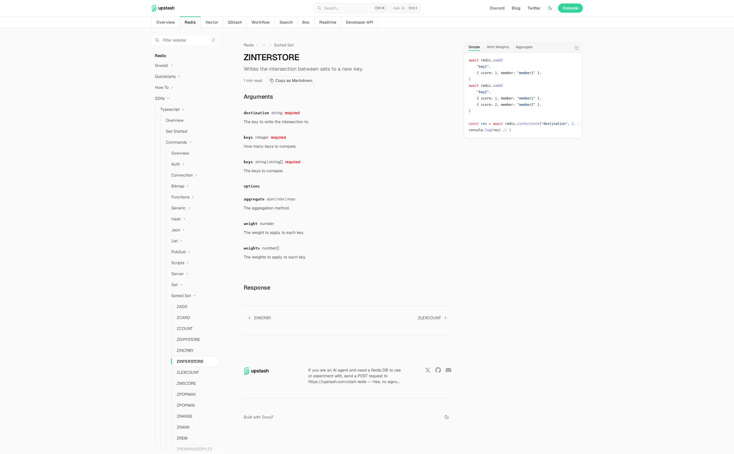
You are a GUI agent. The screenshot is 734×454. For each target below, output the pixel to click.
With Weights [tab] (498, 47)
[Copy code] (577, 48)
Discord (497, 8)
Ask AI (405, 8)
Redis (190, 22)
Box (306, 22)
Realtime (327, 22)
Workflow (260, 22)
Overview (165, 22)
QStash (235, 22)
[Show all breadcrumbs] (264, 45)
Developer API (359, 22)
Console (570, 8)
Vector (211, 22)
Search (286, 22)
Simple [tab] (474, 47)
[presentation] (187, 241)
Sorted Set (284, 45)
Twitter (534, 8)
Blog (516, 8)
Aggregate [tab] (524, 47)
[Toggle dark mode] (550, 8)
